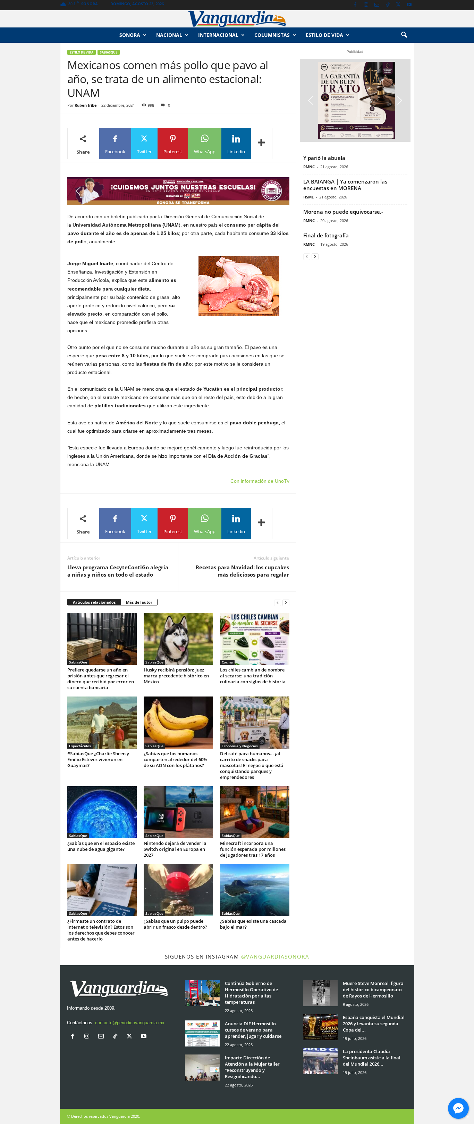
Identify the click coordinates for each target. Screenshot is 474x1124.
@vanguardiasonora (275, 956)
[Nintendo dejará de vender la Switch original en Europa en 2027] (178, 812)
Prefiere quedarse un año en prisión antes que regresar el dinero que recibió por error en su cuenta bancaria (100, 679)
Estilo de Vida (81, 52)
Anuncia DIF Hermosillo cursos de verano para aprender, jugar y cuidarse (253, 1029)
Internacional (218, 35)
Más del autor (139, 602)
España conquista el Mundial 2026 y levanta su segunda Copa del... (374, 1023)
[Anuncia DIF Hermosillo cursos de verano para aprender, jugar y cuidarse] (202, 1033)
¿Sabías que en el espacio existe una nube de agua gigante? (101, 846)
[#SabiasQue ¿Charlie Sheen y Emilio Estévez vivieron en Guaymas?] (102, 723)
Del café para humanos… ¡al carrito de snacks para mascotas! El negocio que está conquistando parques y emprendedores (251, 765)
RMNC (309, 166)
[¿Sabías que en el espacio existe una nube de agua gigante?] (102, 812)
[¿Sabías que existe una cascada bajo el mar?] (254, 890)
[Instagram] (366, 5)
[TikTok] (387, 5)
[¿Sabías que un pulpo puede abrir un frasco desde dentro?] (178, 890)
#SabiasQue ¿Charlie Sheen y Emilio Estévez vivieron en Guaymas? (98, 759)
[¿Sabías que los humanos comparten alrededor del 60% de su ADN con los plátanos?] (178, 723)
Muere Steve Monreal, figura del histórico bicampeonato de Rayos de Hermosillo (373, 989)
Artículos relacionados (94, 602)
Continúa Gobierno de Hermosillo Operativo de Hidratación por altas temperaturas (251, 992)
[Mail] (377, 5)
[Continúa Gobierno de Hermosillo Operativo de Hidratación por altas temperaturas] (202, 993)
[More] (261, 143)
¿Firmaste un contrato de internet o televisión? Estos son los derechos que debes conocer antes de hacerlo (101, 930)
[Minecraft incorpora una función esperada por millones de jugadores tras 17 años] (254, 812)
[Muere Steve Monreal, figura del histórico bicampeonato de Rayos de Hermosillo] (320, 993)
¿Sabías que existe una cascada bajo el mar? (253, 924)
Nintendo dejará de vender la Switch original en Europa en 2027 (175, 849)
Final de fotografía (326, 235)
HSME (308, 196)
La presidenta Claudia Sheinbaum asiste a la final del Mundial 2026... (371, 1057)
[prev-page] (277, 602)
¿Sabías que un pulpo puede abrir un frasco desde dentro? (175, 924)
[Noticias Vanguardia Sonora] (237, 18)
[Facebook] (355, 5)
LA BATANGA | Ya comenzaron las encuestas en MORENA (345, 185)
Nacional (169, 35)
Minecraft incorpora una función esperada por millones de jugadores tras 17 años (253, 849)
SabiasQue (108, 52)
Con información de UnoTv (259, 481)
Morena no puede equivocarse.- (343, 211)
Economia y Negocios (240, 745)
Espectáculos (80, 745)
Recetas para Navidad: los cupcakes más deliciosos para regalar (242, 571)
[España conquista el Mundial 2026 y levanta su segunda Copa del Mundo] (320, 1027)
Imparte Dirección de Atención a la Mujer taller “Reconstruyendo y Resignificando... (252, 1067)
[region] (178, 191)
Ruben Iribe (86, 105)
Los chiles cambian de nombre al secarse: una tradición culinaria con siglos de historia (253, 676)
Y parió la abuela (324, 157)
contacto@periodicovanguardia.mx (129, 1022)
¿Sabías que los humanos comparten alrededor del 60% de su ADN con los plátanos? (175, 759)
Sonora (129, 35)
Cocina (227, 662)
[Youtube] (409, 5)
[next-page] (285, 602)
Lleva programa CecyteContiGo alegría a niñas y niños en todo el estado (117, 571)
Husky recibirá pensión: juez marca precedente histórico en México (176, 676)
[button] (404, 35)
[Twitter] (398, 5)
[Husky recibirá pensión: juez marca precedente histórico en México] (178, 639)
